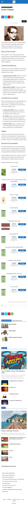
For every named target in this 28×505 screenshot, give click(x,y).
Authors (4, 499)
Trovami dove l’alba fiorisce (15, 400)
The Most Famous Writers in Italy (9, 481)
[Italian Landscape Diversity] (14, 420)
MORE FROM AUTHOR (17, 320)
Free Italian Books (6, 483)
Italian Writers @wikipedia (7, 477)
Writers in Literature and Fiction (11, 5)
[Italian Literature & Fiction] (4, 339)
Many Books (5, 491)
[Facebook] (2, 17)
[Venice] (4, 458)
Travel (22, 499)
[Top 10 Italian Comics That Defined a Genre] (14, 360)
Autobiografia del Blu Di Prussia (14, 273)
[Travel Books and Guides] (4, 445)
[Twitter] (5, 17)
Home (2, 5)
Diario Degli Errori (14, 234)
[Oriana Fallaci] (4, 332)
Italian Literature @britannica (8, 475)
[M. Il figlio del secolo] (4, 395)
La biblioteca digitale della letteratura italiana (12, 489)
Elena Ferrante (12, 324)
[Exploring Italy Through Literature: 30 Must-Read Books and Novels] (4, 439)
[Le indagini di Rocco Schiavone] (4, 382)
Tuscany (11, 450)
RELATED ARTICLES (6, 320)
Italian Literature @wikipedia (8, 473)
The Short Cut (14, 166)
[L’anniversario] (4, 389)
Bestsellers (9, 499)
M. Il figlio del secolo (14, 394)
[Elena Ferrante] (4, 325)
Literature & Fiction (16, 499)
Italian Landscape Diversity (9, 431)
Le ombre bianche (14, 207)
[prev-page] (2, 344)
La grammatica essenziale (14, 221)
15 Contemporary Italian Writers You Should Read (13, 479)
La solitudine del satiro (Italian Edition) (14, 247)
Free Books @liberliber (7, 487)
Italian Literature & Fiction (15, 337)
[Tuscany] (4, 452)
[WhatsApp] (12, 17)
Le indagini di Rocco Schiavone (16, 380)
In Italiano (14, 501)
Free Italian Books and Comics (9, 485)
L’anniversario (12, 387)
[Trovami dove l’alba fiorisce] (4, 402)
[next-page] (4, 344)
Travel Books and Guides (14, 444)
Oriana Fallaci (12, 330)
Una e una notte (14, 286)
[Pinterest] (9, 17)
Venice (10, 457)
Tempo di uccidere (14, 194)
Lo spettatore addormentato (14, 260)
